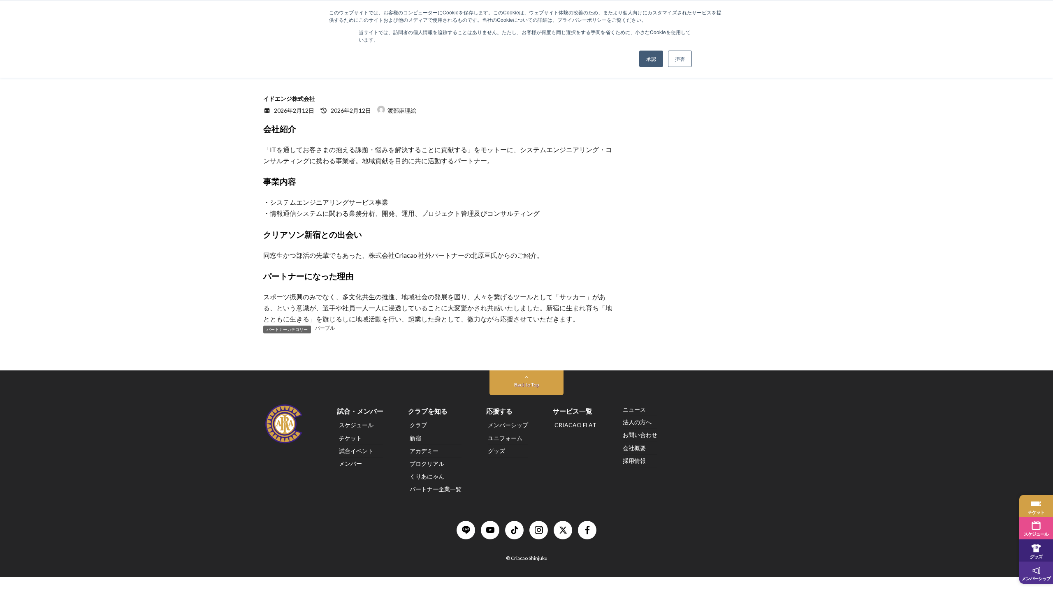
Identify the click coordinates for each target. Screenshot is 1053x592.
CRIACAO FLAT (575, 425)
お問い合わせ (640, 435)
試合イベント (356, 450)
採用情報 (634, 460)
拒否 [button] (680, 58)
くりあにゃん (427, 476)
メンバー (350, 463)
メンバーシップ (508, 425)
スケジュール (356, 425)
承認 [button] (651, 58)
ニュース (634, 409)
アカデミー (424, 450)
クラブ (418, 425)
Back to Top (526, 385)
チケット (350, 438)
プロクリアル (427, 463)
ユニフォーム (505, 438)
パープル (325, 328)
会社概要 (634, 447)
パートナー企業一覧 (436, 489)
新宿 (415, 438)
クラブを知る (428, 411)
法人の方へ (637, 422)
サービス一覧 (572, 411)
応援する (499, 411)
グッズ (496, 450)
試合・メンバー (360, 411)
